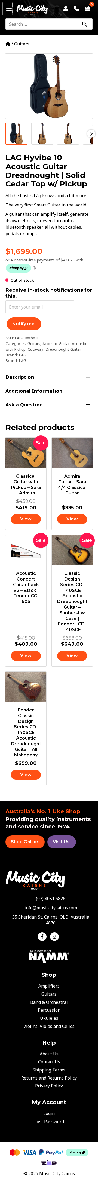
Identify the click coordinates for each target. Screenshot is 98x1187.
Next (91, 134)
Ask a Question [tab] (24, 404)
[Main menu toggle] (7, 8)
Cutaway (35, 349)
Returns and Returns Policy (49, 1078)
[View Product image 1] (16, 134)
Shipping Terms (49, 1070)
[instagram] (55, 936)
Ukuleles (49, 1018)
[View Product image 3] (68, 134)
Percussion (49, 1010)
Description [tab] (19, 377)
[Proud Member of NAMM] (49, 956)
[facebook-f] (43, 936)
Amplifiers (49, 986)
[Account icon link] (66, 9)
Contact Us (49, 1062)
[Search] (84, 24)
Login (49, 1113)
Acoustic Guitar (56, 343)
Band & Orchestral (49, 1002)
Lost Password (49, 1121)
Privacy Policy (49, 1086)
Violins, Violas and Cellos (49, 1026)
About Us (49, 1054)
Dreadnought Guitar (63, 349)
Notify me (23, 323)
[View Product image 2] (42, 134)
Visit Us (61, 841)
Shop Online (24, 841)
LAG (22, 355)
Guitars (21, 44)
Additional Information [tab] (33, 391)
